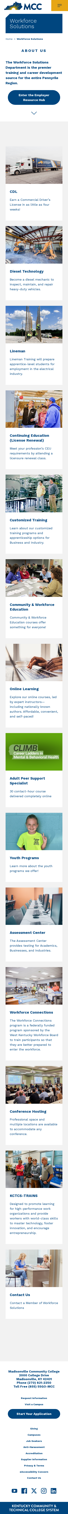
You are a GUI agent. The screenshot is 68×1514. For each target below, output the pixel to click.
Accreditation (34, 1453)
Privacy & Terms (34, 1465)
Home (9, 39)
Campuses (34, 1434)
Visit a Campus (34, 1404)
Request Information (34, 1398)
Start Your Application (34, 1414)
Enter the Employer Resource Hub (34, 97)
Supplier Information (34, 1459)
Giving (34, 1428)
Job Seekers (34, 1441)
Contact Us (34, 1477)
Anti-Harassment (34, 1447)
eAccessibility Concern (34, 1471)
